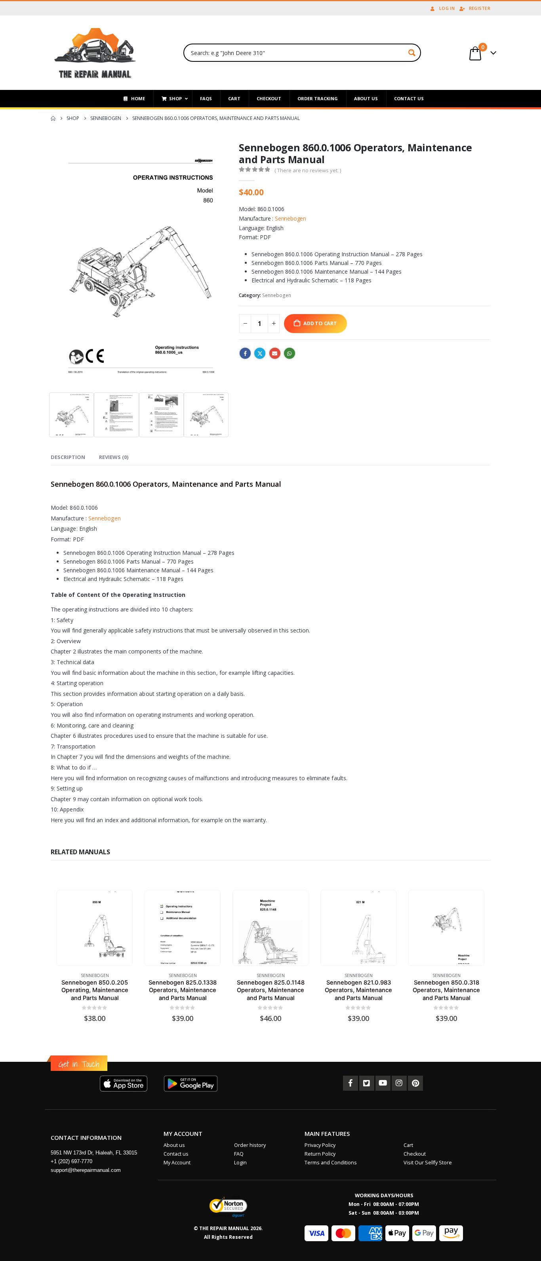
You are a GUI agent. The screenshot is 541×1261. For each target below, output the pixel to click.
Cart (408, 1145)
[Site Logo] (95, 52)
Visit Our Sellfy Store (428, 1162)
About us (174, 1145)
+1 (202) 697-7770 (71, 1161)
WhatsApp (289, 353)
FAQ (239, 1154)
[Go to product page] (94, 927)
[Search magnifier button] (412, 53)
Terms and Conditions (331, 1162)
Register (479, 8)
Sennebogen (290, 218)
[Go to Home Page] (53, 118)
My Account (177, 1162)
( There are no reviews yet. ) (307, 170)
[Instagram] (399, 1083)
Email (275, 353)
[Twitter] (366, 1083)
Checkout (415, 1154)
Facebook (245, 353)
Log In (447, 8)
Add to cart (320, 323)
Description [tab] (68, 457)
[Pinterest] (415, 1083)
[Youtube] (383, 1083)
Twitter (259, 353)
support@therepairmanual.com (86, 1170)
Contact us (176, 1154)
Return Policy (320, 1154)
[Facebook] (350, 1083)
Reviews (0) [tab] (113, 457)
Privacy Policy (320, 1145)
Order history (250, 1145)
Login (240, 1162)
